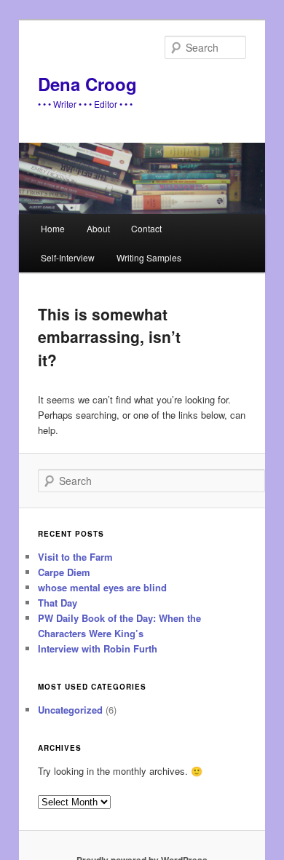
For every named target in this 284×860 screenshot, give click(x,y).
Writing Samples (149, 257)
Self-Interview (68, 257)
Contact (146, 228)
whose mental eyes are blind (102, 587)
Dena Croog (87, 83)
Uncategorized (70, 710)
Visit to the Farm (75, 557)
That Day (57, 603)
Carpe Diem (64, 572)
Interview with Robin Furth (97, 648)
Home (53, 228)
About (98, 228)
